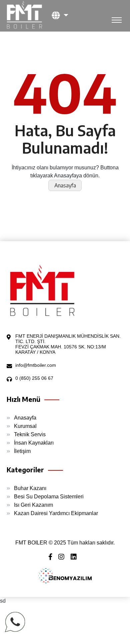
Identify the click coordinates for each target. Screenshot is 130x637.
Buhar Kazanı (30, 488)
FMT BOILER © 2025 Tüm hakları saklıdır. (65, 542)
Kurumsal (25, 426)
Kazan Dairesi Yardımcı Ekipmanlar (56, 513)
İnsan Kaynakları (34, 443)
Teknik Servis (30, 434)
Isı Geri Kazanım (33, 505)
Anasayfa (65, 185)
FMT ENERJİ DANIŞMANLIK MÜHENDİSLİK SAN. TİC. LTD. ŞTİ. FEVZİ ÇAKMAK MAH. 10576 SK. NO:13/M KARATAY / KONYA (68, 344)
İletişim (22, 451)
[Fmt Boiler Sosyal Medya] (53, 557)
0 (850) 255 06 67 (34, 378)
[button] (60, 15)
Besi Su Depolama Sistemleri (49, 496)
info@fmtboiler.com (35, 365)
